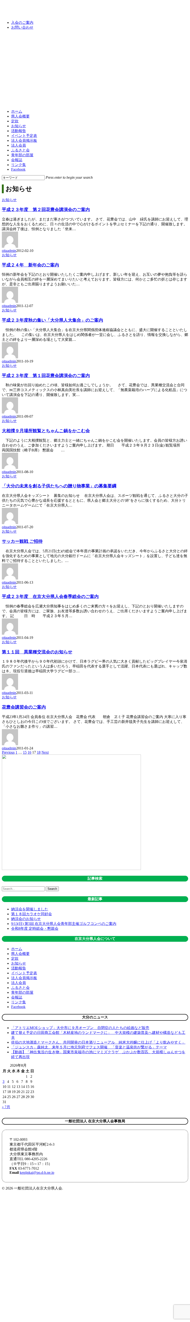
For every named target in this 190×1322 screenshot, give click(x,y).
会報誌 (16, 997)
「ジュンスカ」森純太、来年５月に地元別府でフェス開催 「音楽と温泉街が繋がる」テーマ (89, 1047)
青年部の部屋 (22, 992)
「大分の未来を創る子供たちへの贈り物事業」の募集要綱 (59, 485)
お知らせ (9, 200)
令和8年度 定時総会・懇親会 (34, 928)
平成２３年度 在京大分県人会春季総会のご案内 (50, 596)
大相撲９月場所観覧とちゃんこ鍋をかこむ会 (46, 430)
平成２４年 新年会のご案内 (30, 265)
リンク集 (18, 1002)
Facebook (18, 1007)
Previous (8, 752)
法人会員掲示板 (24, 978)
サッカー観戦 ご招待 (22, 541)
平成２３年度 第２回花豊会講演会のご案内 (46, 209)
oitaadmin (9, 251)
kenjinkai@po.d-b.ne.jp (37, 1172)
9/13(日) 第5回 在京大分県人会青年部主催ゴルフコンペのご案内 (63, 924)
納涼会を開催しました (29, 909)
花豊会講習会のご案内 (24, 707)
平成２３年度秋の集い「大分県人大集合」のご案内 (52, 320)
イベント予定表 (24, 973)
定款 (15, 958)
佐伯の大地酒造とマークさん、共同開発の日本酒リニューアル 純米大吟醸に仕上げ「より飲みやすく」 (98, 1042)
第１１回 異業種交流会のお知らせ (37, 651)
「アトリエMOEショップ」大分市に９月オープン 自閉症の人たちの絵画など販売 (80, 1028)
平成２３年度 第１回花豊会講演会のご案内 (46, 375)
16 (29, 752)
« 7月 (6, 1107)
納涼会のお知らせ (26, 919)
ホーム (16, 949)
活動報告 (18, 968)
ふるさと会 (20, 988)
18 (39, 752)
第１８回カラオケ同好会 (31, 914)
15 (25, 752)
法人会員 (18, 983)
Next (45, 752)
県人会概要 (20, 954)
